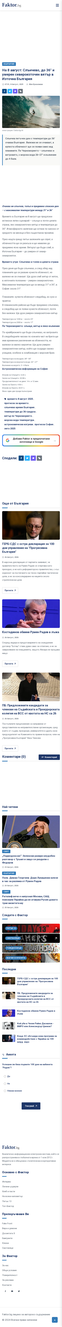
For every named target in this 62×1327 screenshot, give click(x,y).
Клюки (5, 1243)
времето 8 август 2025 (20, 399)
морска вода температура (19, 420)
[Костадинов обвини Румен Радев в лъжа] (31, 613)
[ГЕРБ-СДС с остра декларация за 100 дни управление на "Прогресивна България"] (31, 525)
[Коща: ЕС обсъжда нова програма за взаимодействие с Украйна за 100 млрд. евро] (8, 1038)
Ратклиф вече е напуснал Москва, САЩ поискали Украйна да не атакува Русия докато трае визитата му (30, 900)
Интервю (6, 1181)
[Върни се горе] (55, 1320)
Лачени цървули (10, 1186)
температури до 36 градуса (19, 411)
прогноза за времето (16, 403)
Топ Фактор (8, 1206)
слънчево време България (19, 407)
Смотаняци (7, 1248)
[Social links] (5, 1291)
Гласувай (29, 1106)
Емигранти (7, 1238)
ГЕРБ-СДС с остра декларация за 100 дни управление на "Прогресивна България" (28, 547)
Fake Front (7, 1223)
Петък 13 (6, 1201)
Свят (6, 851)
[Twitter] (9, 91)
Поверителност (9, 1275)
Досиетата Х (8, 1233)
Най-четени (10, 807)
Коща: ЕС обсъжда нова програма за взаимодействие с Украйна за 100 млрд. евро (37, 1039)
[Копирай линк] (20, 91)
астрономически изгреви (18, 424)
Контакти (7, 1285)
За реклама (8, 1280)
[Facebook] (4, 91)
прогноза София (44, 424)
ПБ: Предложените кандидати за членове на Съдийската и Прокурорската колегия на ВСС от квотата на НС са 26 (31, 709)
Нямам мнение (14, 1091)
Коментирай (51, 757)
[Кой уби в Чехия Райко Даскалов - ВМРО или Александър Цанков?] (8, 1025)
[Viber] (15, 91)
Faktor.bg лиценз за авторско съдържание (26, 1314)
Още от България (15, 503)
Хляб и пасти (8, 1191)
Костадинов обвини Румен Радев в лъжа (30, 632)
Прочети (9, 590)
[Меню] (57, 5)
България (9, 873)
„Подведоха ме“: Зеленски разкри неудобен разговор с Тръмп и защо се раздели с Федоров (28, 859)
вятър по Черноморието (18, 416)
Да (8, 1076)
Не (8, 1083)
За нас (5, 1265)
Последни (9, 969)
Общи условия (9, 1270)
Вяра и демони (9, 1228)
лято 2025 (9, 428)
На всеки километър (12, 1196)
